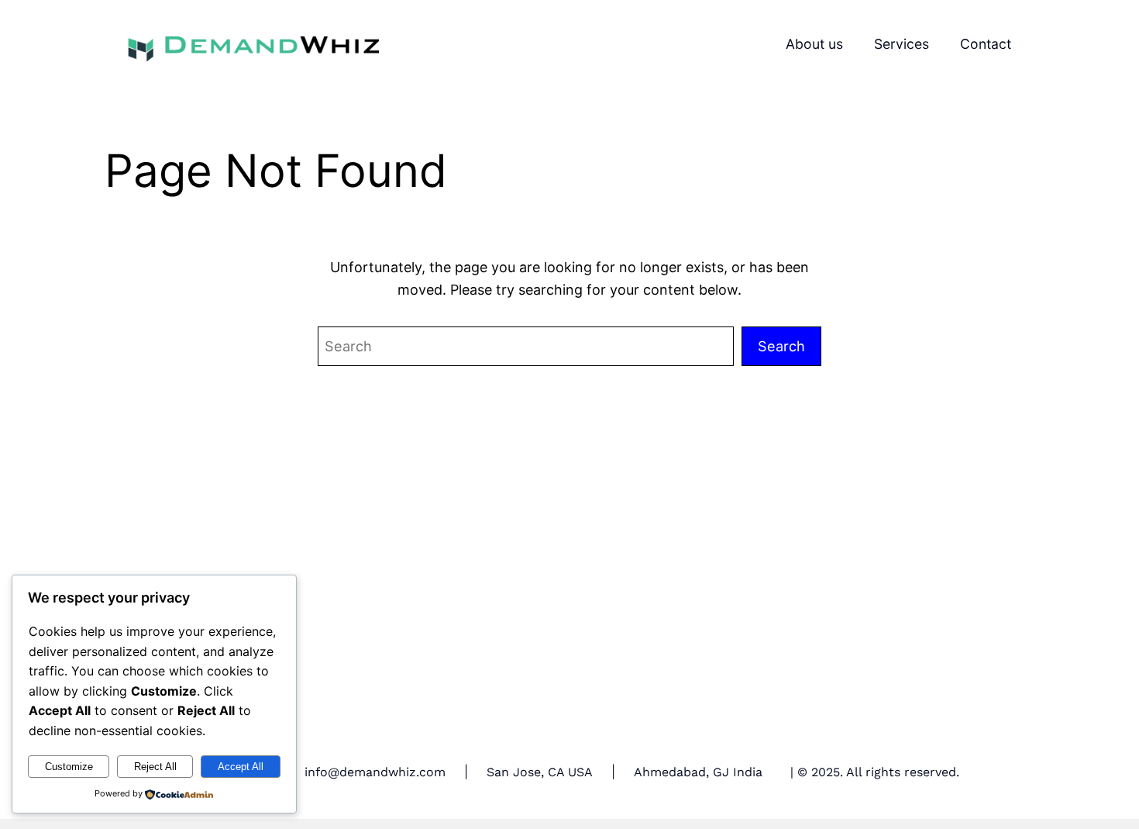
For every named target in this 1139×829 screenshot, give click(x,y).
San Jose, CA (525, 772)
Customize (69, 766)
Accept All (240, 766)
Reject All (155, 766)
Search (781, 345)
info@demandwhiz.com (375, 772)
